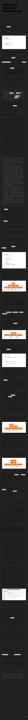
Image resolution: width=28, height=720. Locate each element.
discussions (5, 141)
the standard (21, 151)
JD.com (3, 571)
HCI (4, 16)
